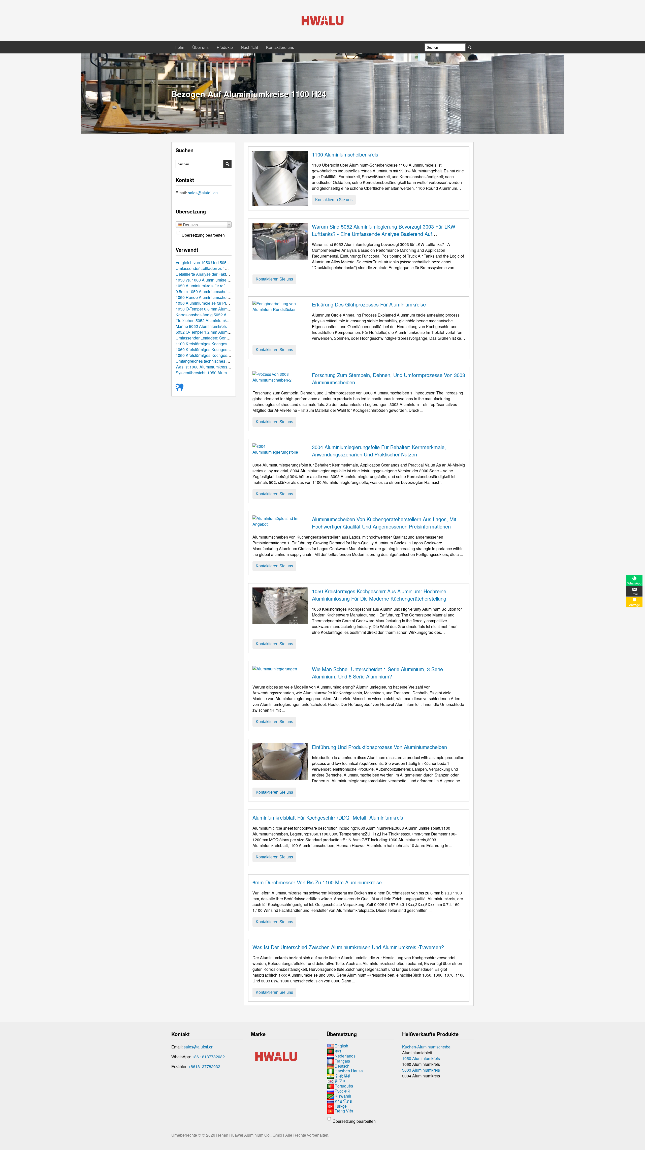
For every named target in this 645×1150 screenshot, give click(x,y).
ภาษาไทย (343, 1101)
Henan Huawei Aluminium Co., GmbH (250, 1135)
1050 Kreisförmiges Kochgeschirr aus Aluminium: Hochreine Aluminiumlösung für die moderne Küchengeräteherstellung (379, 594)
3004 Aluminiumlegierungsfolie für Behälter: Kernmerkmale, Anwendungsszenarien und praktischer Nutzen (379, 450)
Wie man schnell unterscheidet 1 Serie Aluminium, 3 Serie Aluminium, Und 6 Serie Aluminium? (377, 672)
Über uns (200, 47)
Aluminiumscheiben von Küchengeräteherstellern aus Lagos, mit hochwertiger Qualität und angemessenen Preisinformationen (384, 522)
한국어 (341, 1081)
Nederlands (345, 1056)
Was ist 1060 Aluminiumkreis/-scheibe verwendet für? (223, 367)
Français (342, 1061)
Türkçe (341, 1106)
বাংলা (338, 1051)
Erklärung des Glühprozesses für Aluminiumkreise (369, 304)
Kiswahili (343, 1096)
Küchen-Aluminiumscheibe (426, 1047)
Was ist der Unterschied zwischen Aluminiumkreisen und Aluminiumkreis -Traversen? (348, 947)
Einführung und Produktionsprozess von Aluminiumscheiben (379, 747)
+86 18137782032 (208, 1057)
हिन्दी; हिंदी (342, 1076)
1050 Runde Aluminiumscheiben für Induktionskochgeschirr (229, 297)
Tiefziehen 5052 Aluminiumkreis (204, 320)
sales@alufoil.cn (203, 193)
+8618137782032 (204, 1066)
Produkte (225, 47)
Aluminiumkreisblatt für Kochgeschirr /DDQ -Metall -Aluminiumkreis (327, 817)
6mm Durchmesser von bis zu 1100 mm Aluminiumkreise (317, 882)
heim (179, 47)
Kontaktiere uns (280, 47)
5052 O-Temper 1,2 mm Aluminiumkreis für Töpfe (219, 332)
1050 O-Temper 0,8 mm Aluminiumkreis (211, 309)
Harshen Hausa (349, 1071)
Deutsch (342, 1066)
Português (344, 1086)
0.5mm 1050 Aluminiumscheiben (205, 291)
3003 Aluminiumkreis (421, 1070)
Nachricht (249, 47)
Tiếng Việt (344, 1111)
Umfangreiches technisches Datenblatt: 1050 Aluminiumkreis (230, 361)
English (341, 1046)
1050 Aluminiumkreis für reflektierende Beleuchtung (222, 286)
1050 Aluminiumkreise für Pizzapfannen (211, 303)
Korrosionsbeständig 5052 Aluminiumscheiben (217, 315)
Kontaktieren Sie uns (333, 200)
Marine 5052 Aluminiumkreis (201, 326)
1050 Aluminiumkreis (421, 1058)
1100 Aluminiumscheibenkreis (345, 154)
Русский (342, 1091)
